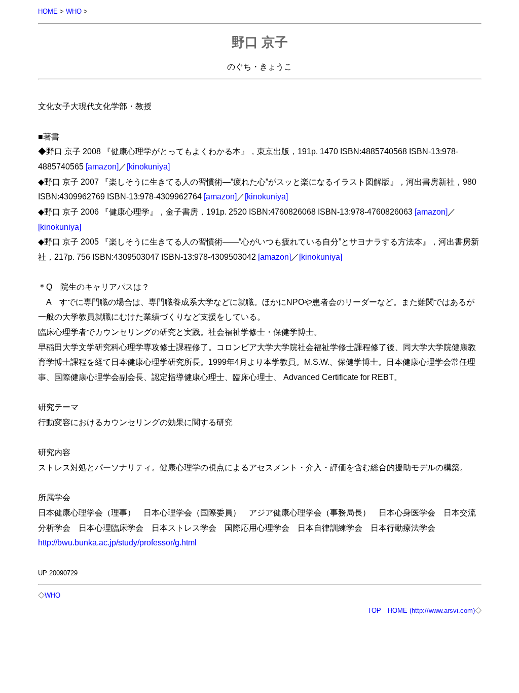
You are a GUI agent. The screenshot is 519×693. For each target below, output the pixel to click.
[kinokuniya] (148, 166)
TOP (374, 610)
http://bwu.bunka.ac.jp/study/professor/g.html (117, 542)
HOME (48, 11)
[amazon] (102, 166)
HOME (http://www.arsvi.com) (431, 610)
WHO (74, 11)
